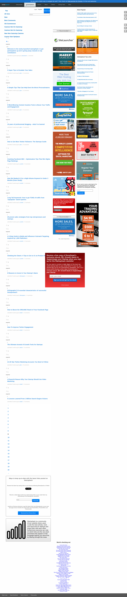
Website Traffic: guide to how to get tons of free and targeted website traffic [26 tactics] (87, 14)
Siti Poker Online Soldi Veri (63, 590)
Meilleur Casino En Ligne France (63, 588)
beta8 (21, 312)
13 (8, 447)
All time (7, 14)
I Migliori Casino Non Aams (63, 556)
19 (8, 466)
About (46, 4)
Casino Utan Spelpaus (12, 36)
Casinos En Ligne (63, 560)
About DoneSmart (14, 595)
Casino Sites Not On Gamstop (63, 548)
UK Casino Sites (63, 557)
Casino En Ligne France (63, 582)
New (5, 17)
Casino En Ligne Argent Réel (63, 579)
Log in (35, 9)
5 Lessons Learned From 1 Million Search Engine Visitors (27, 398)
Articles (39, 4)
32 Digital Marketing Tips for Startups (85, 79)
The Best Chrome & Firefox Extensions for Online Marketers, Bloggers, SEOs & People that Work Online (87, 30)
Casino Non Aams (63, 545)
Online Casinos (63, 552)
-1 (8, 38)
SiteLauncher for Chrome (75, 1)
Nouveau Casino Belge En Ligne (63, 573)
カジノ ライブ (63, 578)
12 (8, 444)
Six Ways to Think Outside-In (83, 76)
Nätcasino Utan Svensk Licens (63, 546)
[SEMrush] (64, 132)
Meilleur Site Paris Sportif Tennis (63, 576)
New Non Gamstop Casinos (14, 33)
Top (6, 10)
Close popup (65, 285)
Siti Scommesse (10, 23)
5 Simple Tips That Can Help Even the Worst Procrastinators (28, 87)
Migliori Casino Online (63, 571)
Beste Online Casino (63, 561)
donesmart (24, 55)
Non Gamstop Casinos (63, 568)
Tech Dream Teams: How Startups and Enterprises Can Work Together (85, 88)
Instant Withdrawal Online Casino (63, 554)
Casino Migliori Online (63, 569)
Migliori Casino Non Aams (63, 570)
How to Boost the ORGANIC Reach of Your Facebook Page (27, 310)
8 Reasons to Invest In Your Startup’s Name (22, 273)
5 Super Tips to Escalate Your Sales (19, 70)
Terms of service (24, 595)
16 (8, 457)
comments (30, 55)
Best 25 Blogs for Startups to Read (84, 25)
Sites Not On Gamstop (63, 553)
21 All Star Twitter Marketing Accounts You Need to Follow (27, 362)
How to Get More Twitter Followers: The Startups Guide (26, 141)
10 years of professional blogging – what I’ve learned (26, 124)
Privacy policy (34, 595)
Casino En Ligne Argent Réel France (63, 585)
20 (8, 470)
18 (8, 463)
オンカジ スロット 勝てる (63, 577)
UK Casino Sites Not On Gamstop (63, 550)
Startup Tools (61, 4)
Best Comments (10, 20)
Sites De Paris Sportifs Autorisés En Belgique (63, 572)
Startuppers (22, 276)
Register (40, 9)
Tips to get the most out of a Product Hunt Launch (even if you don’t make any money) (86, 65)
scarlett (21, 163)
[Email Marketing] (64, 92)
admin (21, 347)
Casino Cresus (63, 580)
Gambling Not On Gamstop (63, 555)
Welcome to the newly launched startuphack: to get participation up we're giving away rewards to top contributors (25, 51)
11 (8, 440)
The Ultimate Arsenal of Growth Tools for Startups (25, 344)
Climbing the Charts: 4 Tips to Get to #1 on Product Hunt (27, 255)
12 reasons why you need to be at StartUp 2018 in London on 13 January (87, 83)
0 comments (26, 73)
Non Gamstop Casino (63, 549)
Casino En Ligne (63, 581)
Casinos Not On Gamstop (13, 27)
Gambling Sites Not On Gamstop (64, 547)
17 (8, 460)
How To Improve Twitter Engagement (20, 327)
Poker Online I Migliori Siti (63, 587)
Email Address (57, 205)
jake (21, 73)
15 (8, 453)
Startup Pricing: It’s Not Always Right (85, 68)
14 (8, 450)
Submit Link (47, 10)
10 (8, 437)
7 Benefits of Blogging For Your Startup (85, 91)
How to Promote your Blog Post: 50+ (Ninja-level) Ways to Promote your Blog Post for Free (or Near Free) (87, 21)
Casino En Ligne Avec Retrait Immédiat (63, 575)
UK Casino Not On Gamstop (63, 558)
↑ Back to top (4, 595)
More (69, 4)
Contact (53, 4)
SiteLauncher (19, 4)
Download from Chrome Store (28, 513)
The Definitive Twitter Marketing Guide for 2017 (87, 17)
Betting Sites (63, 565)
